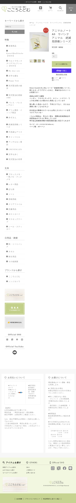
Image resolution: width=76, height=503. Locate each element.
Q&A (28, 467)
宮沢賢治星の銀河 (14, 87)
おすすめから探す (9, 470)
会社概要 (19, 499)
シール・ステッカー (14, 228)
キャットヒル (14, 137)
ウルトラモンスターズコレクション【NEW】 (14, 63)
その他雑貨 (13, 262)
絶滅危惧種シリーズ (14, 125)
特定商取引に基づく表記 (51, 499)
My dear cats (14, 71)
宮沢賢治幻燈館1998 (14, 96)
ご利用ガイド (30, 470)
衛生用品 (12, 257)
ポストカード (14, 214)
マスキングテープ (14, 220)
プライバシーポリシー (32, 499)
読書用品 (12, 209)
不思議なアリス (15, 132)
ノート (11, 194)
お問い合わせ (30, 473)
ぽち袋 (11, 189)
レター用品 (13, 184)
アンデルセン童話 (14, 143)
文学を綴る (13, 76)
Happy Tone (14, 81)
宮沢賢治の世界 (15, 159)
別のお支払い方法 (61, 74)
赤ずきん (12, 118)
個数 (53, 53)
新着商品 (12, 46)
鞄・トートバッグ (14, 245)
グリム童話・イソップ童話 (14, 111)
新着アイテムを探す (9, 467)
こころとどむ (14, 276)
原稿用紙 (12, 199)
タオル (11, 252)
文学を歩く (13, 154)
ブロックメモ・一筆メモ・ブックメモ (14, 176)
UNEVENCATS (15, 149)
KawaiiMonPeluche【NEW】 (14, 54)
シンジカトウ (14, 281)
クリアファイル (15, 204)
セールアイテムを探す (10, 473)
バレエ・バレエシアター (14, 104)
